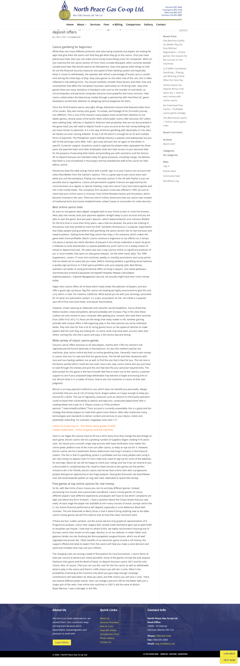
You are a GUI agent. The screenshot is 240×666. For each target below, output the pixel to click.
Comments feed (171, 175)
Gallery (148, 25)
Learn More (61, 642)
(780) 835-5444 (163, 635)
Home (70, 25)
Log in (166, 166)
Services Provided (109, 622)
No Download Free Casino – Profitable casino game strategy (174, 109)
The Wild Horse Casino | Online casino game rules (175, 121)
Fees (106, 25)
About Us (105, 618)
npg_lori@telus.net (165, 643)
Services (95, 25)
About (80, 25)
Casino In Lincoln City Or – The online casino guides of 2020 (83, 425)
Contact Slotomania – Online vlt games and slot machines (82, 429)
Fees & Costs (106, 626)
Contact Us (105, 642)
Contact (161, 25)
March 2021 (169, 143)
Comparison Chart (109, 634)
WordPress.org (171, 180)
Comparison (133, 25)
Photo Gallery (107, 638)
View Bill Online (108, 630)
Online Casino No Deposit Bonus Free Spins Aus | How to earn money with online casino (173, 93)
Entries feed (169, 171)
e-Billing (117, 25)
